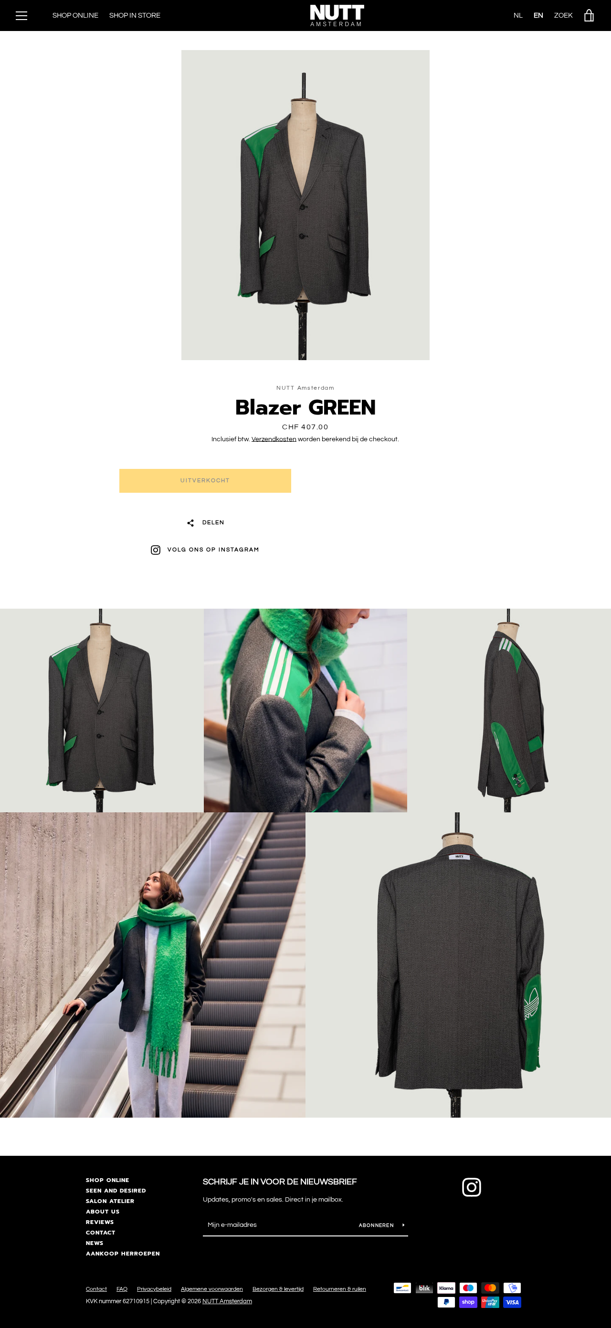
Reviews (100, 1222)
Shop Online (75, 15)
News (95, 1243)
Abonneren (377, 1225)
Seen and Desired (116, 1190)
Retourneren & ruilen (339, 1289)
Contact (101, 1232)
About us (103, 1211)
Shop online (107, 1180)
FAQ (121, 1289)
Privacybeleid (154, 1289)
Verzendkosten (274, 439)
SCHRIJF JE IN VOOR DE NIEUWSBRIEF (280, 1181)
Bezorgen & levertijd (278, 1289)
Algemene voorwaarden (212, 1289)
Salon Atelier (110, 1201)
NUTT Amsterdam (227, 1301)
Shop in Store (134, 15)
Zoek (563, 15)
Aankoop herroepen (123, 1253)
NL (518, 15)
